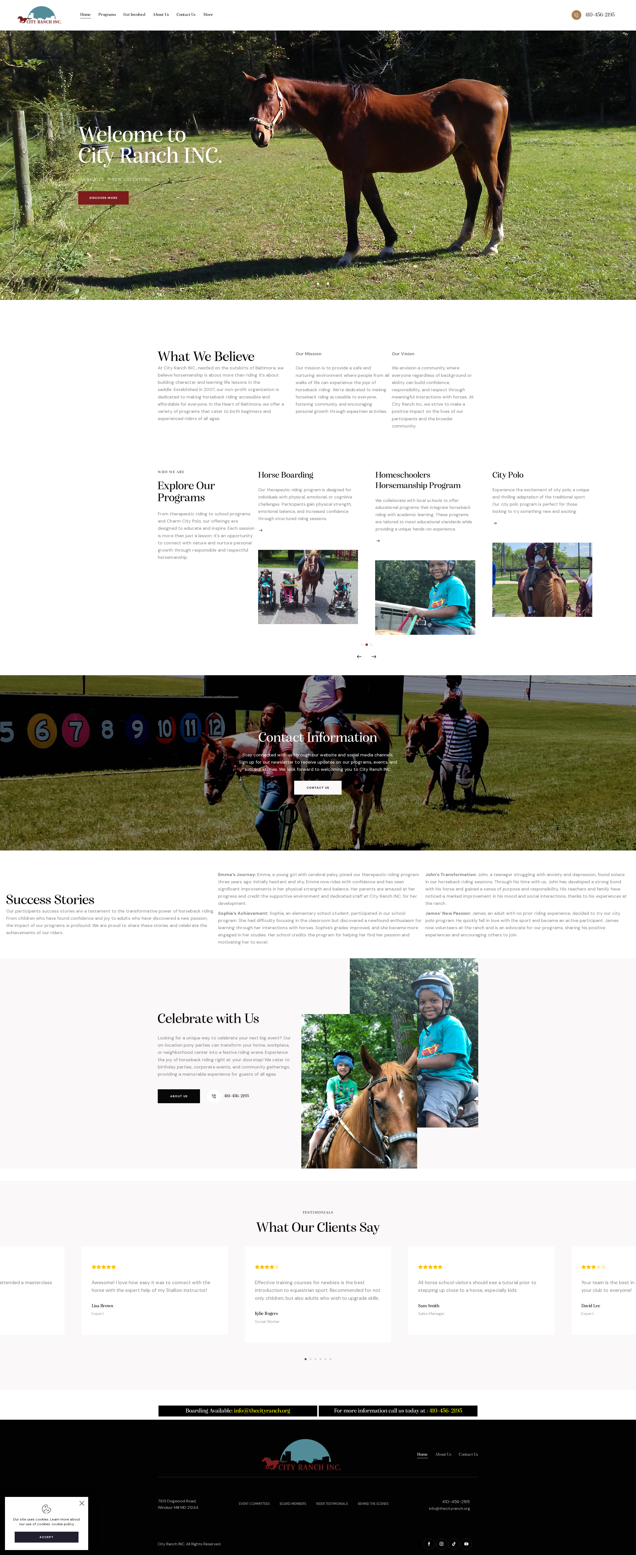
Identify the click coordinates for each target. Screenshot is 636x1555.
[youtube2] (466, 1544)
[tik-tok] (454, 1544)
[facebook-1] (429, 1544)
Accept (47, 1537)
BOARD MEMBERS (293, 1504)
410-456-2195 (456, 1501)
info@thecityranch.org (449, 1508)
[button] (362, 644)
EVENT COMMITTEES (254, 1504)
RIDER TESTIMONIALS (332, 1504)
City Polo (390, 475)
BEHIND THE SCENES (373, 1504)
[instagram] (441, 1544)
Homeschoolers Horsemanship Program (300, 480)
